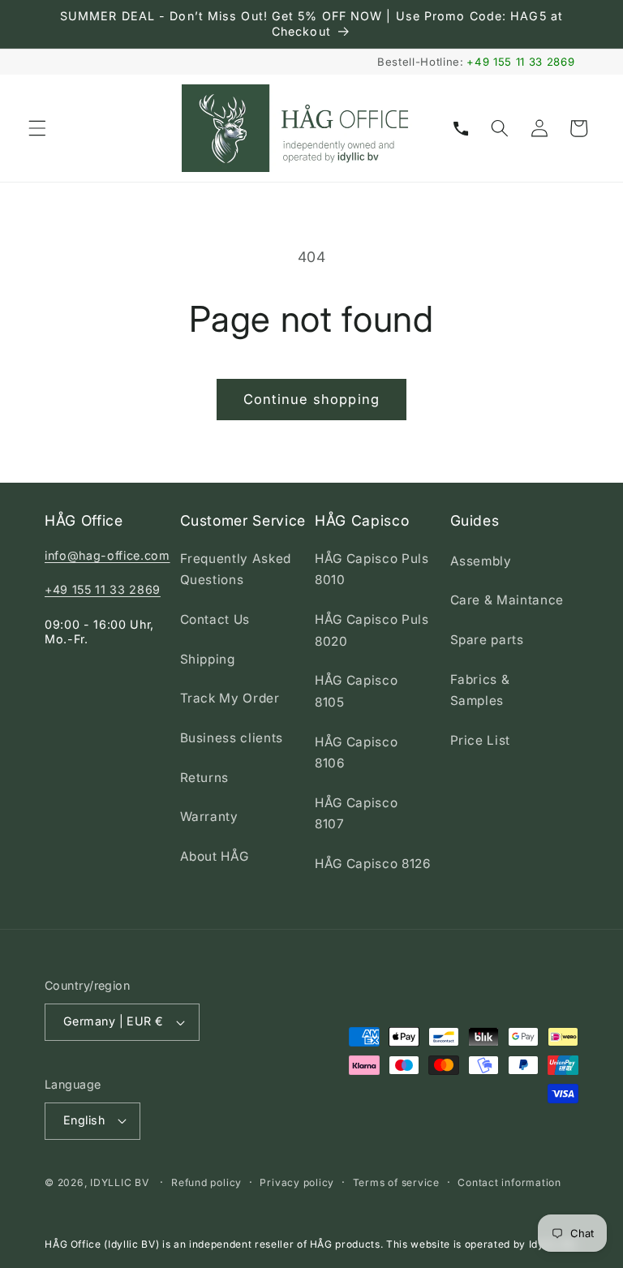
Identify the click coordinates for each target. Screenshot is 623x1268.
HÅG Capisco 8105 (356, 691)
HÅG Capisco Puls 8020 (372, 630)
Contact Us (215, 619)
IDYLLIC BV (119, 1182)
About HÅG (214, 856)
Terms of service (396, 1182)
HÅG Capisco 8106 (356, 753)
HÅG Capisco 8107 (356, 813)
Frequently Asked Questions (236, 569)
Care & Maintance (507, 600)
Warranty (209, 816)
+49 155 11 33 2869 (520, 61)
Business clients (232, 738)
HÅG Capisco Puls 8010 (372, 569)
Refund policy (206, 1182)
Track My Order (230, 698)
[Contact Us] (460, 128)
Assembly (481, 561)
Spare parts (487, 639)
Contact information (509, 1182)
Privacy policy (297, 1182)
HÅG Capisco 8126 (373, 863)
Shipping (207, 659)
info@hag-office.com (107, 555)
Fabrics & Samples (480, 690)
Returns (205, 777)
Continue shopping (311, 399)
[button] (37, 128)
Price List (480, 740)
